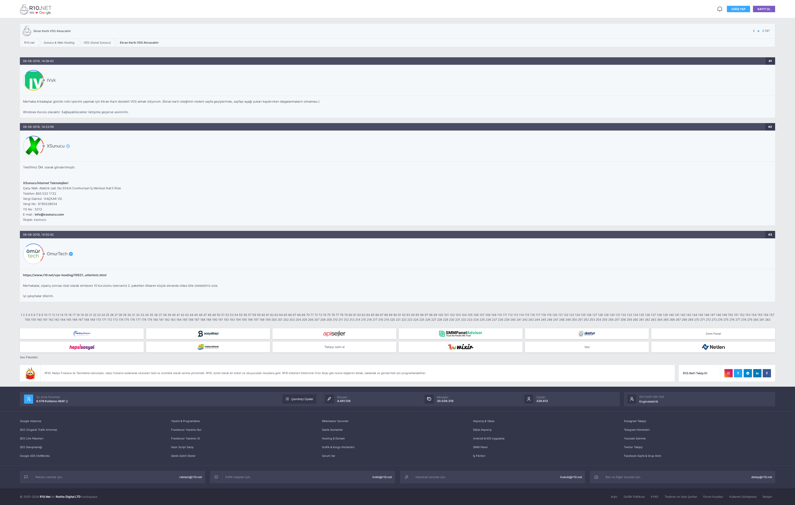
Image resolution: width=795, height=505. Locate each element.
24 (103, 315)
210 (335, 319)
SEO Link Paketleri (31, 438)
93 (408, 315)
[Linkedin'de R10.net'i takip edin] (757, 373)
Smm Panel (713, 333)
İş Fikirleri (479, 455)
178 (143, 319)
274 (720, 319)
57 (250, 315)
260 (635, 319)
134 (635, 315)
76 (333, 315)
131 (618, 315)
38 (165, 315)
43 (187, 315)
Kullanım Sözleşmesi (742, 496)
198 (262, 319)
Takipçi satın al (334, 347)
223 (409, 319)
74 (324, 315)
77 (337, 315)
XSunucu (56, 146)
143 (688, 315)
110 (499, 315)
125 (583, 315)
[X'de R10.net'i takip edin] (738, 373)
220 (392, 319)
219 (386, 319)
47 (205, 315)
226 (427, 319)
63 (276, 315)
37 (160, 315)
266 (672, 319)
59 (259, 315)
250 (574, 319)
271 (702, 319)
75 (329, 315)
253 (592, 319)
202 (286, 319)
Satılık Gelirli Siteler (183, 455)
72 (316, 315)
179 (149, 319)
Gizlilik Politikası (634, 496)
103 (458, 315)
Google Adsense (30, 421)
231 (457, 319)
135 (641, 315)
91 (399, 315)
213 (351, 319)
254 (598, 319)
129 (606, 315)
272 (708, 319)
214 (357, 319)
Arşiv (614, 496)
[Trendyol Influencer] (461, 347)
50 (218, 315)
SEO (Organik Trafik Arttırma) (38, 429)
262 (647, 319)
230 (451, 319)
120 (554, 315)
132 (623, 315)
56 (245, 315)
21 (90, 315)
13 (57, 315)
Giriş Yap (738, 9)
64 (281, 315)
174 (121, 319)
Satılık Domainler (332, 429)
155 (759, 315)
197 (256, 319)
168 (86, 319)
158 (27, 319)
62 (272, 315)
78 (341, 315)
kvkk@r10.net (382, 477)
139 (665, 315)
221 (398, 319)
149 (724, 315)
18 (78, 315)
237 (494, 319)
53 (232, 315)
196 (250, 319)
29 (124, 315)
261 (641, 319)
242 (525, 319)
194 (238, 319)
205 (304, 319)
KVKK (654, 496)
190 (214, 319)
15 (65, 315)
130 (612, 315)
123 (571, 315)
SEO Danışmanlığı (31, 447)
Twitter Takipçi (633, 447)
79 (346, 315)
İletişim (767, 496)
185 (185, 319)
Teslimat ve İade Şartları (681, 496)
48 (209, 315)
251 (580, 319)
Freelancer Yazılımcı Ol (185, 438)
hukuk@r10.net (571, 477)
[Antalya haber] (208, 347)
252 (586, 319)
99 (435, 315)
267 (678, 319)
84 (368, 315)
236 (488, 319)
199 (268, 319)
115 (527, 315)
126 (589, 315)
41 (178, 315)
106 (476, 315)
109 (493, 315)
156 (765, 315)
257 (617, 319)
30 (129, 315)
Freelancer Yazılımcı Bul (186, 429)
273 (714, 319)
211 (340, 319)
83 (363, 315)
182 (167, 319)
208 (323, 319)
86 (377, 315)
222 (403, 319)
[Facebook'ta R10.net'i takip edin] (767, 373)
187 (196, 319)
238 (500, 319)
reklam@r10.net (190, 477)
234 (476, 319)
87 (381, 315)
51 (223, 315)
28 (120, 315)
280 (756, 319)
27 (116, 315)
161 (45, 319)
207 (316, 319)
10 (45, 315)
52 (227, 315)
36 (156, 315)
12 (53, 315)
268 (684, 319)
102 (452, 315)
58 (254, 315)
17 (74, 315)
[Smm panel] (461, 333)
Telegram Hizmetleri (637, 429)
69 (303, 315)
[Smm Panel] (208, 333)
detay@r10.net (761, 477)
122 (566, 315)
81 (355, 315)
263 (653, 319)
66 (290, 315)
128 (600, 315)
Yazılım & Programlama (185, 421)
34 (147, 315)
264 (659, 319)
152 (742, 315)
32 (138, 315)
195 (244, 319)
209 (329, 319)
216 (369, 319)
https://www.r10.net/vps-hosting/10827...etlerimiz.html (64, 275)
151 (736, 315)
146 (706, 315)
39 (169, 315)
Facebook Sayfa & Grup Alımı (642, 455)
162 (50, 319)
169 (92, 319)
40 (174, 315)
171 (104, 319)
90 (395, 315)
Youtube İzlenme (635, 438)
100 (440, 315)
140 (671, 315)
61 (267, 315)
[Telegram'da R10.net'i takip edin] (748, 373)
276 (732, 319)
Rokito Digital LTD (68, 496)
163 (56, 319)
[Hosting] (82, 333)
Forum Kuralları (713, 496)
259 (629, 319)
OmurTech (57, 253)
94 (413, 315)
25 (107, 315)
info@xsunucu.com (49, 214)
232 (463, 319)
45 (196, 315)
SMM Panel (480, 447)
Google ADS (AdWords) (35, 455)
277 (737, 319)
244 (537, 319)
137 (653, 315)
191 (220, 319)
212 (346, 319)
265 (666, 319)
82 (359, 315)
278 (743, 319)
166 (74, 319)
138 (659, 315)
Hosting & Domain (333, 438)
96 (422, 315)
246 (549, 319)
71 (312, 315)
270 (696, 319)
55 (241, 315)
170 (98, 319)
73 (320, 315)
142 (682, 315)
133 (629, 315)
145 (700, 315)
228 (439, 319)
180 (155, 319)
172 (109, 319)
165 (68, 319)
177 (138, 319)
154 (753, 315)
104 (464, 315)
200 (274, 319)
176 (132, 319)
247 (555, 319)
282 (767, 319)
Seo (587, 347)
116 (532, 315)
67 (294, 315)
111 (505, 315)
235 (482, 319)
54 (236, 315)
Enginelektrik (648, 401)
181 (161, 319)
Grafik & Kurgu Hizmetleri (338, 447)
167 (80, 319)
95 (417, 315)
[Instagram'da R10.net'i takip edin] (728, 373)
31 (133, 315)
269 (690, 319)
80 (350, 315)
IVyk (51, 80)
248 (562, 319)
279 (749, 319)
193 (232, 319)
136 (647, 315)
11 (49, 315)
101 (446, 315)
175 (126, 319)
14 (61, 315)
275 (726, 319)
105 (470, 315)
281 (761, 319)
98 (431, 315)
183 (173, 319)
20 (86, 315)
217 (375, 319)
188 (202, 319)
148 (718, 315)
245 (543, 319)
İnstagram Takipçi (635, 421)
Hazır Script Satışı (182, 447)
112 (510, 315)
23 (99, 315)
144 (694, 315)
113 (515, 315)
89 (391, 315)
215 (363, 319)
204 (298, 319)
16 (70, 315)
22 (94, 315)
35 (151, 315)
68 (299, 315)
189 (208, 319)
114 (521, 315)
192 (226, 319)
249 (568, 319)
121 (560, 315)
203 (292, 319)
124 (577, 315)
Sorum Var (328, 455)
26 (112, 315)
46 (200, 315)
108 (487, 315)
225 (421, 319)
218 (380, 319)
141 (677, 315)
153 (747, 315)
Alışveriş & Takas (483, 421)
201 (280, 319)
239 (507, 319)
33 (142, 315)
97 (426, 315)
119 (549, 315)
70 (308, 315)
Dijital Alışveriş (482, 429)
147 (712, 315)
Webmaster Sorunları (335, 421)
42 (182, 315)
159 (33, 319)
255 (604, 319)
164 (62, 319)
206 (310, 319)
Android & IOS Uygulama (488, 438)
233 (469, 319)
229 (445, 319)
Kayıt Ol (764, 9)
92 (404, 315)
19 (82, 315)
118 (543, 315)
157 (771, 315)
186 (191, 319)
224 (415, 319)
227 (433, 319)
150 (730, 315)
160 (39, 319)
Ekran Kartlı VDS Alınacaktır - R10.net (36, 9)
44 (191, 315)
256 (611, 319)
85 (373, 315)
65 (285, 315)
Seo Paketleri (29, 357)
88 (386, 315)
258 (623, 319)
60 (263, 315)
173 (115, 319)
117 (538, 315)
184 (179, 319)
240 (513, 319)
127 (594, 315)
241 (519, 319)
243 (531, 319)
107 (481, 315)
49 (214, 315)
